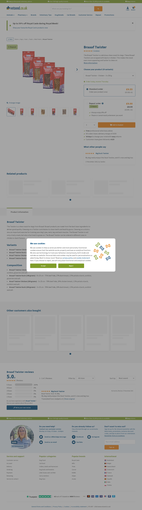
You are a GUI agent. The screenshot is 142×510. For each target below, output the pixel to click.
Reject (71, 266)
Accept (43, 266)
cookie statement (83, 258)
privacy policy (68, 258)
